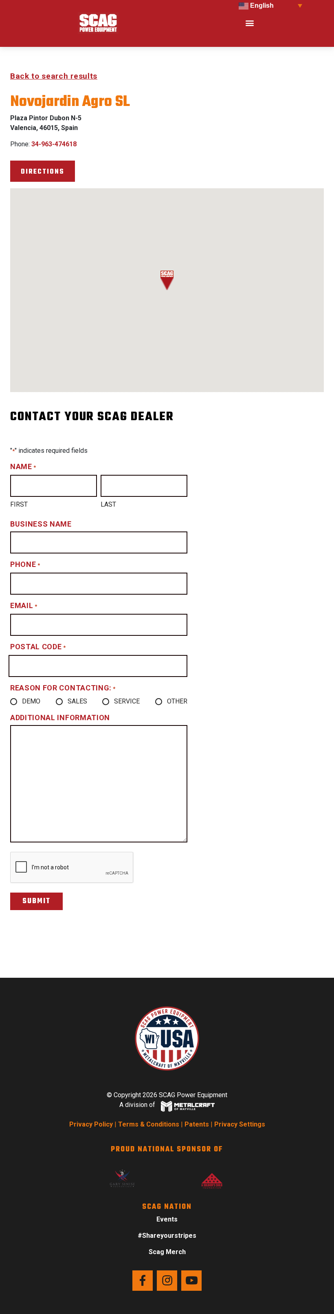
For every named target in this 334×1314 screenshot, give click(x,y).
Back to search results (53, 76)
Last (108, 504)
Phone (25, 564)
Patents (197, 1124)
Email (23, 605)
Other (177, 701)
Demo (31, 701)
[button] (249, 23)
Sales (77, 701)
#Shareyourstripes (167, 1235)
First (19, 504)
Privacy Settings (239, 1124)
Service (127, 701)
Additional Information (60, 717)
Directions (42, 172)
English (261, 5)
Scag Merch (167, 1252)
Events (167, 1219)
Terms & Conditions (148, 1124)
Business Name (41, 524)
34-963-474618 (54, 144)
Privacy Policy (91, 1124)
